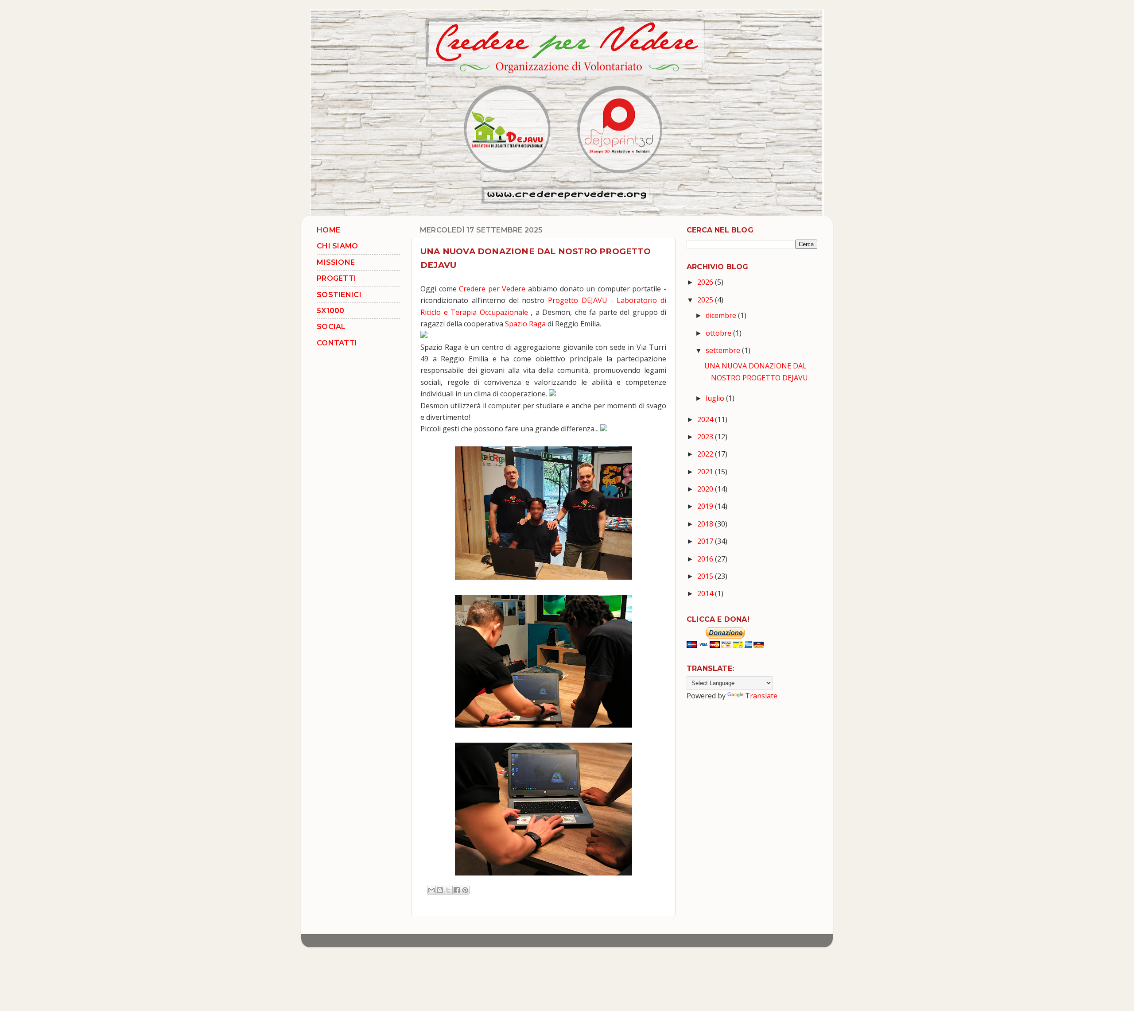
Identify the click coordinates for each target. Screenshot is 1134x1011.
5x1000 (331, 310)
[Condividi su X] (448, 890)
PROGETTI (336, 278)
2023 (706, 437)
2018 (706, 524)
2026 (706, 282)
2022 (706, 454)
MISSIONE (336, 262)
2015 (706, 576)
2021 (706, 471)
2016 (706, 559)
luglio (716, 398)
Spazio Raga (525, 324)
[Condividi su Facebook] (456, 890)
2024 (706, 419)
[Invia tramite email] (431, 890)
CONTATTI (337, 343)
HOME (328, 230)
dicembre (722, 315)
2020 (706, 489)
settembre (724, 350)
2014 (706, 593)
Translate (761, 696)
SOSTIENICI (339, 295)
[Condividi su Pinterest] (465, 890)
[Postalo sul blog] (439, 890)
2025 (706, 300)
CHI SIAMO (337, 246)
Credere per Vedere (492, 289)
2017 (706, 541)
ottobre (719, 333)
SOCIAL (331, 326)
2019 (706, 506)
